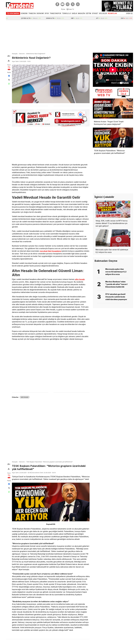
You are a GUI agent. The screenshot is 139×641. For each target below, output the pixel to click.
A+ (8, 56)
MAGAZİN (81, 13)
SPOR (47, 13)
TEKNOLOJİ (66, 13)
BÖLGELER (103, 13)
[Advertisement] (69, 36)
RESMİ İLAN (112, 13)
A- (9, 61)
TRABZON (32, 13)
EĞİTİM (88, 13)
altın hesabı (24, 397)
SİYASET (95, 13)
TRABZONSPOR (55, 13)
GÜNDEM (24, 13)
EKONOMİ (40, 13)
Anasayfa (14, 53)
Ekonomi (22, 53)
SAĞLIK (74, 13)
